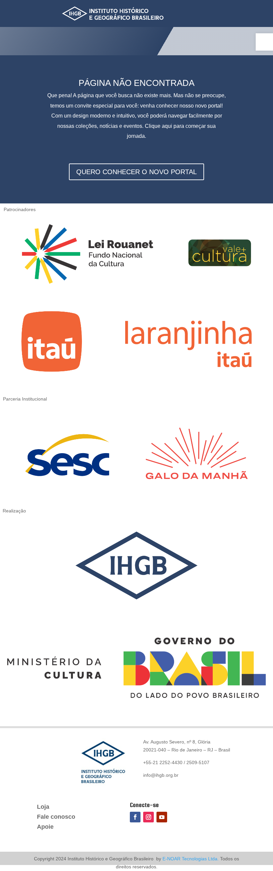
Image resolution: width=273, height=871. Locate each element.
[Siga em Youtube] (161, 817)
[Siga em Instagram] (148, 817)
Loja (43, 807)
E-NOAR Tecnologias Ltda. (190, 858)
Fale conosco (56, 817)
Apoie (45, 827)
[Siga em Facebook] (135, 817)
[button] (264, 42)
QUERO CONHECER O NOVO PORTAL (136, 171)
